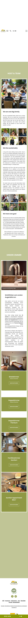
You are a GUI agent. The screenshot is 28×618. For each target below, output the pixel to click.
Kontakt (10, 602)
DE (13, 31)
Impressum (7, 600)
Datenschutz (14, 600)
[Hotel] (14, 583)
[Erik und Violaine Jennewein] (5, 132)
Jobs (19, 600)
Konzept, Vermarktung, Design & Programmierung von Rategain (14, 605)
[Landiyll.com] (14, 591)
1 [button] (12, 108)
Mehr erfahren (14, 383)
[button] (3, 95)
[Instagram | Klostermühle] (16, 596)
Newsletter (23, 600)
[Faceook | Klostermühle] (12, 596)
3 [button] (15, 108)
